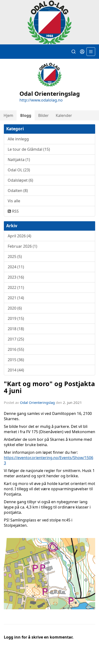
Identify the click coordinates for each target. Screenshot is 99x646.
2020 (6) (15, 308)
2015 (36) (16, 359)
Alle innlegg (18, 139)
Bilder (43, 115)
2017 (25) (16, 339)
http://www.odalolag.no (41, 100)
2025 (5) (15, 256)
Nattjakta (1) (19, 159)
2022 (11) (16, 287)
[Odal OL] (49, 22)
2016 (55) (16, 349)
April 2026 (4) (19, 236)
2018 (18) (16, 328)
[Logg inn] (82, 51)
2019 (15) (16, 318)
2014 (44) (16, 370)
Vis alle (14, 200)
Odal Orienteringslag (37, 402)
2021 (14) (16, 297)
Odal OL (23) (19, 170)
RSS (15, 211)
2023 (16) (16, 277)
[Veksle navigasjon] (91, 51)
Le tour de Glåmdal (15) (29, 149)
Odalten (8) (18, 190)
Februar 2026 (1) (22, 246)
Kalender (64, 115)
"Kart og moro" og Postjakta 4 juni (49, 387)
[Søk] (73, 51)
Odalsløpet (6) (20, 180)
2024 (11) (16, 266)
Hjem (8, 115)
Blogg (25, 115)
